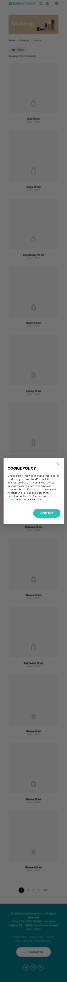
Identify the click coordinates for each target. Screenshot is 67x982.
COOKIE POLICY (35, 499)
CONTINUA (46, 513)
